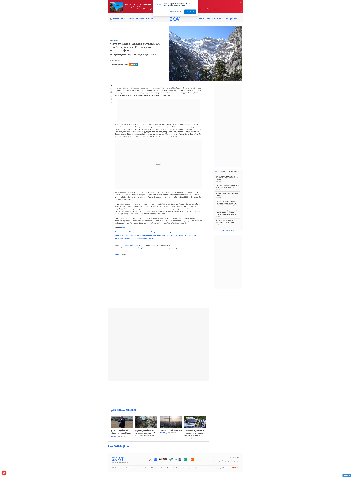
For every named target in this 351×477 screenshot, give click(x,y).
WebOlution (235, 467)
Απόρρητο (346, 475)
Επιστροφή (346, 470)
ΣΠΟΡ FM (163, 459)
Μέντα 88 (185, 459)
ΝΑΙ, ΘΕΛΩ (190, 12)
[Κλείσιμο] (241, 2)
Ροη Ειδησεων (204, 18)
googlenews (237, 461)
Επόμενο (241, 11)
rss (231, 461)
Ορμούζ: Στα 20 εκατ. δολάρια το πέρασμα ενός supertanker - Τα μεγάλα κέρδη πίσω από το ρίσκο (226, 203)
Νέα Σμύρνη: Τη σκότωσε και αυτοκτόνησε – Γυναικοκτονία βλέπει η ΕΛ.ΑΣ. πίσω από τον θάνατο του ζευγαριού (194, 433)
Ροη (216, 172)
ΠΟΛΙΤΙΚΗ (124, 18)
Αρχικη (111, 40)
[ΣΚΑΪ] (175, 19)
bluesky (228, 461)
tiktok (225, 461)
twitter (111, 89)
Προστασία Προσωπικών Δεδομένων (171, 467)
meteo (122, 227)
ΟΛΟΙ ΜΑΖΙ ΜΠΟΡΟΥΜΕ (171, 460)
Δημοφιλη (224, 172)
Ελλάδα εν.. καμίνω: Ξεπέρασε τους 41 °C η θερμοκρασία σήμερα (227, 186)
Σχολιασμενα (234, 172)
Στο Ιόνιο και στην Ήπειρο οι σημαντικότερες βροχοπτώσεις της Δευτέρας (144, 232)
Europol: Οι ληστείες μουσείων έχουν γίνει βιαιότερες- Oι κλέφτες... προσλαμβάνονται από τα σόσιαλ (228, 212)
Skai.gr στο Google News (138, 248)
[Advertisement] (158, 395)
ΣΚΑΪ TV (150, 459)
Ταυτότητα (148, 467)
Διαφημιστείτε (116, 462)
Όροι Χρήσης (156, 467)
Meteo (124, 254)
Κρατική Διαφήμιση (194, 467)
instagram (222, 461)
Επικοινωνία (124, 462)
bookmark (111, 99)
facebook (111, 86)
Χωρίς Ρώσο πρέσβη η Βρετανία (171, 430)
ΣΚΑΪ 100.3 (155, 459)
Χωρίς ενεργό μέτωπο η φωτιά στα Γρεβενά (227, 194)
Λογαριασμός (239, 18)
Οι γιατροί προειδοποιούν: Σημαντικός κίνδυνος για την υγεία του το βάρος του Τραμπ (121, 432)
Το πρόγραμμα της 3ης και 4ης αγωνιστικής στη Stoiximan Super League (227, 177)
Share (111, 102)
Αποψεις (214, 18)
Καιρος (234, 18)
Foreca (203, 467)
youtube (234, 461)
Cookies (185, 467)
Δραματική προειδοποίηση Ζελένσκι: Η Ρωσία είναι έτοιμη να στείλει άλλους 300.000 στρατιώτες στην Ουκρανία (145, 433)
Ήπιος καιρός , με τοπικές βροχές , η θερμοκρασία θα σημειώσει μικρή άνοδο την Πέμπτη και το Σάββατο (156, 235)
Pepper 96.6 (180, 459)
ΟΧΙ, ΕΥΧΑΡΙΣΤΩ (175, 12)
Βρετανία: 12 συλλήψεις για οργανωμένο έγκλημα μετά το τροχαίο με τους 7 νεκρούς (225, 222)
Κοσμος (113, 436)
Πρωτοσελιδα (223, 18)
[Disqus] (158, 283)
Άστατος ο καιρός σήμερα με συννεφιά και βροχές (135, 238)
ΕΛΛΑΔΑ (116, 18)
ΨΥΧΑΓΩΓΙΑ (150, 18)
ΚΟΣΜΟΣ (131, 18)
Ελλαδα (127, 6)
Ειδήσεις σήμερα (132, 245)
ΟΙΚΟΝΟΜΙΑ (140, 18)
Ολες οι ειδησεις (228, 231)
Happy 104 (192, 459)
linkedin (219, 461)
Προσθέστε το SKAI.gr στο (123, 64)
